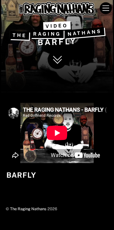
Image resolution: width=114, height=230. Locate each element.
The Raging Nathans (28, 209)
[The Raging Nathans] (57, 13)
